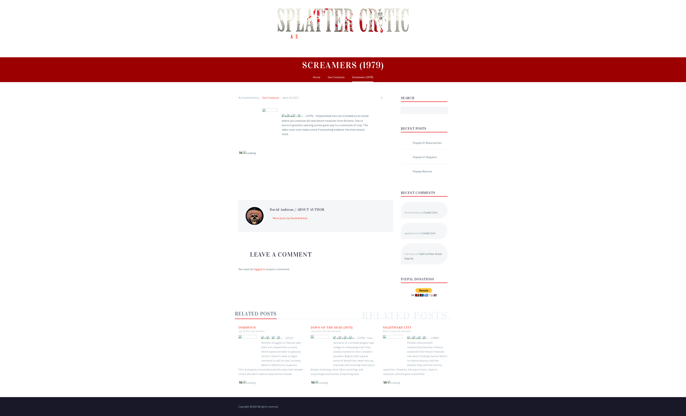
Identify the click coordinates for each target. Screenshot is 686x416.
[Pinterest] (251, 181)
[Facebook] (240, 181)
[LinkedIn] (261, 181)
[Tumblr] (256, 181)
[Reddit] (266, 181)
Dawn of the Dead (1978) (332, 327)
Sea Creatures (270, 97)
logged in (259, 269)
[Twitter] (246, 181)
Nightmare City (397, 327)
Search (444, 110)
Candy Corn (430, 212)
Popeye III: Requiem (425, 157)
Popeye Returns (422, 171)
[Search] (450, 49)
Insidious (247, 327)
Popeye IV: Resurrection (427, 143)
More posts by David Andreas (290, 218)
